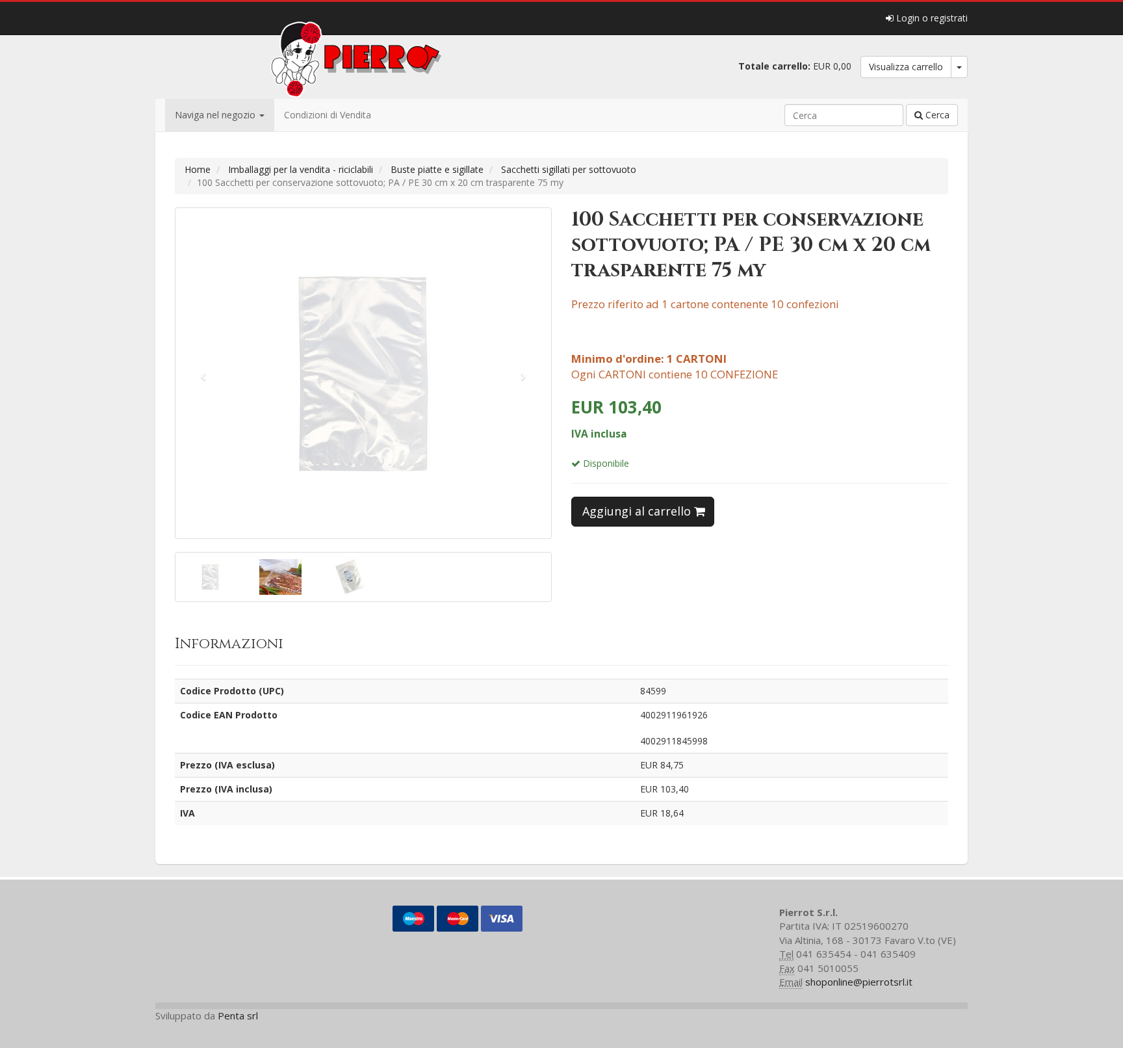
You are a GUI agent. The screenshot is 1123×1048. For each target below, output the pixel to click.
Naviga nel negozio (216, 115)
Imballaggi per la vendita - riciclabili (300, 169)
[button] (203, 373)
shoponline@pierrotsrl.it (858, 981)
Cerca (936, 115)
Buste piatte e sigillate (437, 169)
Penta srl (238, 1015)
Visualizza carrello (906, 66)
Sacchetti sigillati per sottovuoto (568, 169)
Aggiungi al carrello (638, 511)
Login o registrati (931, 18)
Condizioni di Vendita (327, 115)
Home (198, 169)
